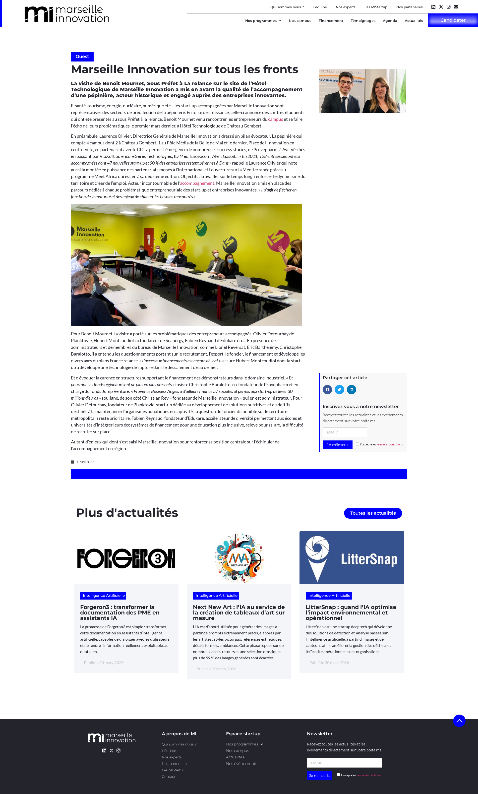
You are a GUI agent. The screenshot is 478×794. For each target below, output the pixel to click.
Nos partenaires (409, 7)
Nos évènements (241, 763)
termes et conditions (389, 444)
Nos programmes (261, 20)
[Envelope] (456, 6)
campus (275, 119)
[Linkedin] (433, 6)
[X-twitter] (441, 6)
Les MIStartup (375, 7)
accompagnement (197, 183)
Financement (331, 20)
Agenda (390, 20)
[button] (327, 389)
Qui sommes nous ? (287, 7)
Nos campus (300, 20)
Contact (168, 776)
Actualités (414, 20)
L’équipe (320, 7)
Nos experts (346, 7)
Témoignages (363, 20)
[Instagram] (448, 6)
